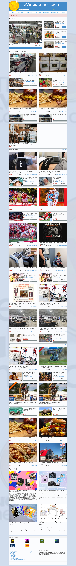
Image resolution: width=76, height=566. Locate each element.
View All (64, 149)
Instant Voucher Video (13, 552)
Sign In (57, 9)
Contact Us (12, 553)
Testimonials (12, 557)
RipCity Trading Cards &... (60, 338)
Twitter (30, 552)
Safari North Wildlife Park (30, 411)
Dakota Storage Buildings (30, 336)
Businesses (44, 9)
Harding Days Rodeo (33, 405)
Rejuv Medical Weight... (30, 181)
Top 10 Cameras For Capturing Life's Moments (51, 490)
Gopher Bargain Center (33, 75)
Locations (39, 9)
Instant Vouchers (49, 9)
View (64, 27)
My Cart (54, 9)
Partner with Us (12, 554)
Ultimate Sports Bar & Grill (60, 376)
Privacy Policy (12, 556)
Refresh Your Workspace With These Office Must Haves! (52, 523)
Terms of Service (13, 555)
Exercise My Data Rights (14, 558)
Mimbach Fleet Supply (18, 45)
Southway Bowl (64, 440)
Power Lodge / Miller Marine (32, 331)
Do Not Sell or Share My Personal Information (17, 559)
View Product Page (26, 48)
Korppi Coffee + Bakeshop (32, 146)
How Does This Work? (33, 9)
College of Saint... (29, 376)
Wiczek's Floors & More (60, 43)
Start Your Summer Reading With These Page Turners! (22, 523)
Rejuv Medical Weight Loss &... (32, 174)
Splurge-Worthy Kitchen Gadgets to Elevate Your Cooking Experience (22, 490)
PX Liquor (58, 33)
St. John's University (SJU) (32, 209)
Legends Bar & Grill (34, 111)
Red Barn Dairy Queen (63, 465)
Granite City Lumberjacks (62, 306)
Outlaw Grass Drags (63, 369)
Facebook (30, 551)
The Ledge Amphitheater (62, 245)
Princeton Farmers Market (60, 82)
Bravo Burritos (34, 465)
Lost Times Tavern (34, 306)
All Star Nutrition (29, 117)
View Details (30, 85)
